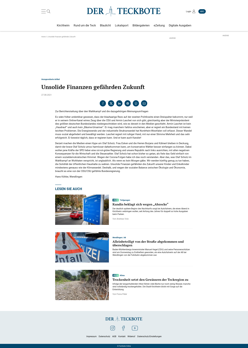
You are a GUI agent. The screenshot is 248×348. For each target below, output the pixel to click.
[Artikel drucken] (136, 103)
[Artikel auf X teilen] (111, 103)
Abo (202, 11)
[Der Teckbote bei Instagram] (112, 328)
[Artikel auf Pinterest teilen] (128, 103)
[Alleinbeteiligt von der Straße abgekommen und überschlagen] (82, 247)
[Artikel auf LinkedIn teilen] (119, 103)
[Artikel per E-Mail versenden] (144, 103)
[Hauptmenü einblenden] (44, 11)
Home (43, 36)
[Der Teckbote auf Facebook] (123, 328)
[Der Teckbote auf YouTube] (135, 328)
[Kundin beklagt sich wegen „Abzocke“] (82, 209)
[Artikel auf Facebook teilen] (103, 103)
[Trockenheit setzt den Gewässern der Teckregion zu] (82, 284)
